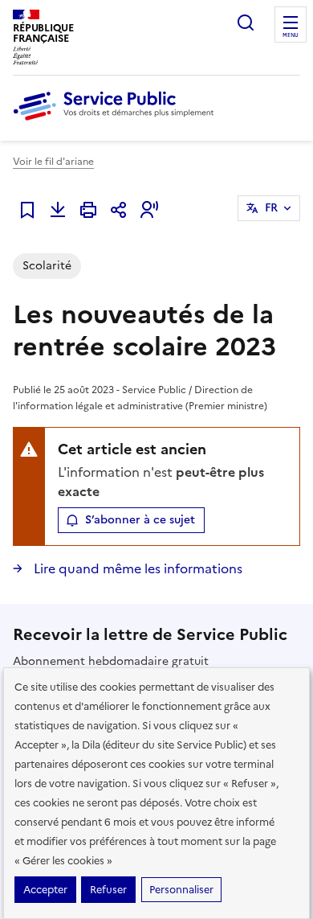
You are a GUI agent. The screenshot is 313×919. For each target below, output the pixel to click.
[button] (149, 209)
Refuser (108, 889)
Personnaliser (181, 889)
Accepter (45, 889)
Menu (291, 35)
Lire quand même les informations (136, 568)
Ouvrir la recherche (246, 22)
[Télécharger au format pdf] (57, 209)
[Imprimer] (88, 209)
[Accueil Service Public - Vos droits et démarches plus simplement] (117, 121)
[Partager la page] (118, 209)
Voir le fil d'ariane (53, 161)
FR (271, 207)
